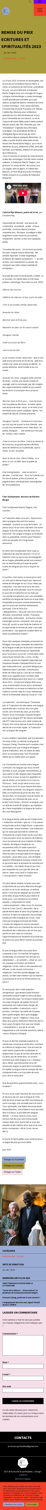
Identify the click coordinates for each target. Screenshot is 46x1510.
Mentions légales (23, 1478)
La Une (22, 58)
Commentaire (10, 1333)
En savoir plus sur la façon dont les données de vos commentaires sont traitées (22, 1416)
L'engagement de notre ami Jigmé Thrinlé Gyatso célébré (21, 1303)
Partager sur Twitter (12, 1172)
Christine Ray (10, 58)
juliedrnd (23, 1474)
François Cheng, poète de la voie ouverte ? (21, 1297)
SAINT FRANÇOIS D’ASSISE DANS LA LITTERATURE (17, 1284)
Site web (6, 1386)
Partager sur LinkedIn (13, 1166)
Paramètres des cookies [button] (14, 1504)
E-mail (6, 1374)
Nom (5, 1362)
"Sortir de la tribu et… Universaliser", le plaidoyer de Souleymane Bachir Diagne (20, 1291)
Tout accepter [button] (32, 1504)
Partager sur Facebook (14, 1160)
